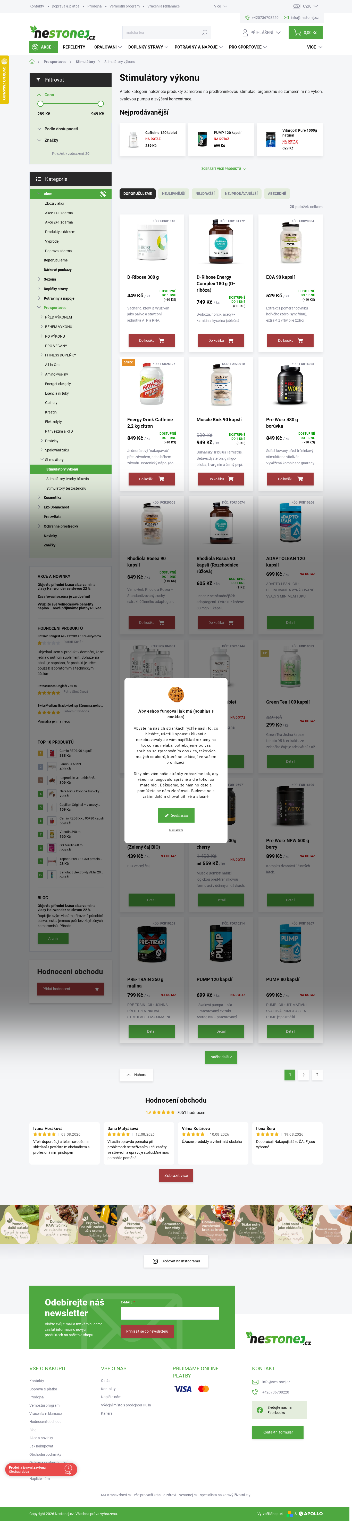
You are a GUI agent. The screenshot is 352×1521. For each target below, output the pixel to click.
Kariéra (107, 1413)
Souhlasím (179, 815)
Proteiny (51, 441)
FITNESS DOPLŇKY (60, 355)
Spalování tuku (57, 450)
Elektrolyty (53, 422)
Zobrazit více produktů (221, 169)
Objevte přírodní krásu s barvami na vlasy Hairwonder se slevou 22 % (67, 587)
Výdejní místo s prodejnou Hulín (126, 1405)
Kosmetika (52, 498)
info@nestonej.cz (276, 1382)
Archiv (53, 938)
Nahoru (140, 1075)
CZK (307, 6)
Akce (48, 194)
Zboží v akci (54, 203)
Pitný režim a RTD (59, 431)
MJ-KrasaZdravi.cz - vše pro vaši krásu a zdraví (138, 1495)
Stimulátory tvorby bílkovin (67, 479)
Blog (33, 1430)
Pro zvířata (53, 517)
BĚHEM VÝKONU (58, 327)
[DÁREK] (151, 386)
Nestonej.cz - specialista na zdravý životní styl (215, 1495)
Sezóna (50, 279)
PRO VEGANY (56, 346)
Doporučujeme (56, 260)
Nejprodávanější (241, 194)
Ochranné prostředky (61, 526)
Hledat (204, 32)
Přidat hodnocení (56, 989)
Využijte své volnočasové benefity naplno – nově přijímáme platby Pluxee (70, 606)
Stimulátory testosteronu (66, 488)
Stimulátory (54, 460)
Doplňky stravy (56, 289)
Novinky (50, 536)
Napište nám (39, 1479)
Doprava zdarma (58, 251)
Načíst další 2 (221, 1057)
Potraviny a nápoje (59, 298)
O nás (105, 1381)
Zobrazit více (176, 1175)
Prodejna (94, 6)
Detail (290, 622)
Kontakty (36, 6)
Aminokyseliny (56, 374)
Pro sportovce (55, 308)
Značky (49, 545)
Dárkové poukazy (58, 270)
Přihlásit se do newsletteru (147, 1331)
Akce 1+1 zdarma (59, 213)
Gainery (51, 403)
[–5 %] (221, 386)
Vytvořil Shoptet (270, 1514)
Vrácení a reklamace (163, 6)
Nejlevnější (173, 194)
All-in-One (52, 365)
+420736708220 (275, 1392)
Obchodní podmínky (45, 1454)
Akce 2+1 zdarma (59, 222)
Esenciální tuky (57, 393)
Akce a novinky (41, 1438)
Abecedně (277, 194)
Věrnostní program (125, 6)
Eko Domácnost (56, 507)
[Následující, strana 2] (303, 1075)
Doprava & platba (66, 6)
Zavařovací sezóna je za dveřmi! (64, 596)
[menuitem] (43, 47)
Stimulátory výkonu (62, 469)
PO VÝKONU (55, 336)
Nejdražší (205, 194)
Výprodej (52, 241)
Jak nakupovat (41, 1446)
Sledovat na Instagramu (181, 1261)
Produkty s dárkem (60, 232)
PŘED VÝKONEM (58, 317)
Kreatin (51, 412)
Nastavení (176, 830)
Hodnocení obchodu (176, 1100)
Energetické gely (58, 384)
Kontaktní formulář (278, 1432)
